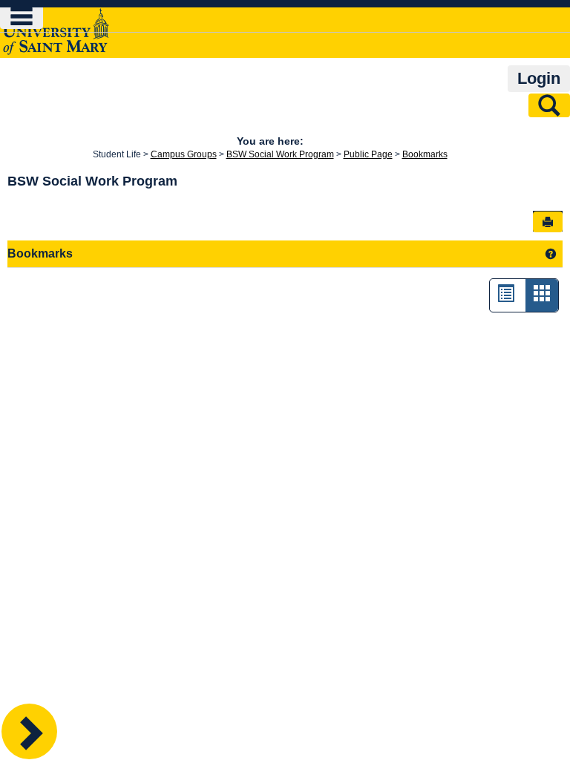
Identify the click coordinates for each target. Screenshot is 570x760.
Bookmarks (425, 154)
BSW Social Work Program (280, 154)
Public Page (368, 154)
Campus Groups (184, 154)
